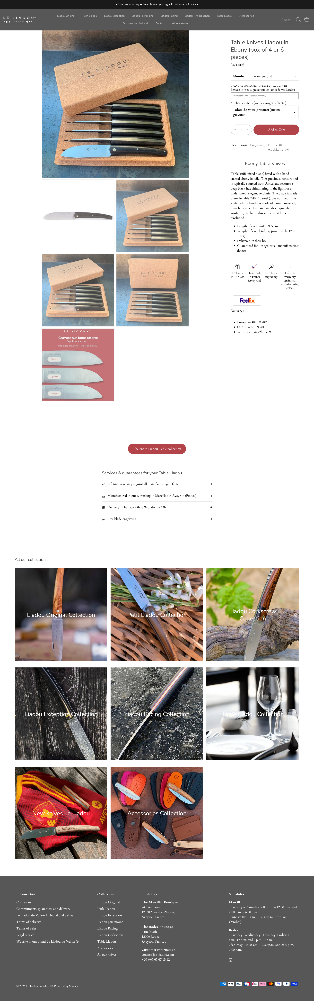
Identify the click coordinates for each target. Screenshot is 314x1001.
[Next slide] (185, 102)
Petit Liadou (90, 16)
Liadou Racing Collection (156, 714)
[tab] (240, 148)
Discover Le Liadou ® (135, 23)
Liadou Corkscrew (110, 935)
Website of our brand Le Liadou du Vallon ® (47, 941)
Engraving (257, 145)
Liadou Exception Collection (61, 714)
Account (286, 19)
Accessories (246, 16)
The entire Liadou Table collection (157, 449)
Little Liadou (106, 909)
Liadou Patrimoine (143, 16)
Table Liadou (224, 16)
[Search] (298, 19)
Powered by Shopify (66, 986)
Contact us (23, 902)
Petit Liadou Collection (157, 615)
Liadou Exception (114, 16)
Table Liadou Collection (253, 714)
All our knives (180, 23)
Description (239, 145)
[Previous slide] (45, 102)
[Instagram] (230, 959)
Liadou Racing (169, 16)
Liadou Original (66, 16)
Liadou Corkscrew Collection (252, 614)
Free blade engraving (121, 519)
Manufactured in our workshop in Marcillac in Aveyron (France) (151, 495)
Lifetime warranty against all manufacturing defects (142, 484)
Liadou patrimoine (110, 922)
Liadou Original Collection (61, 615)
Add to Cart (276, 129)
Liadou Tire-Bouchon (197, 16)
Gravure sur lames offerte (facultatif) (259, 86)
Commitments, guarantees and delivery (43, 909)
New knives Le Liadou (61, 813)
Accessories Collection (156, 813)
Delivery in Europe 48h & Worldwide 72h (136, 507)
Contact (160, 23)
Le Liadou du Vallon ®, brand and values (44, 915)
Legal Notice (25, 935)
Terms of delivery (28, 922)
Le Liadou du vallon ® (39, 986)
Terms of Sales (26, 928)
